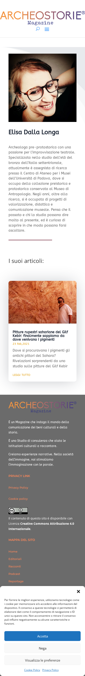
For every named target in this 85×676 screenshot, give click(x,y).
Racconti (14, 566)
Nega (42, 648)
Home (12, 551)
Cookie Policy (32, 670)
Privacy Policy (50, 670)
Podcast (14, 574)
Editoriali (15, 559)
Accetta (42, 636)
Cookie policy (18, 498)
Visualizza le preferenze (42, 660)
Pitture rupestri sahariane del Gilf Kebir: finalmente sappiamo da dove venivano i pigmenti (40, 336)
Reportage (16, 581)
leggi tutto (21, 374)
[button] (78, 591)
